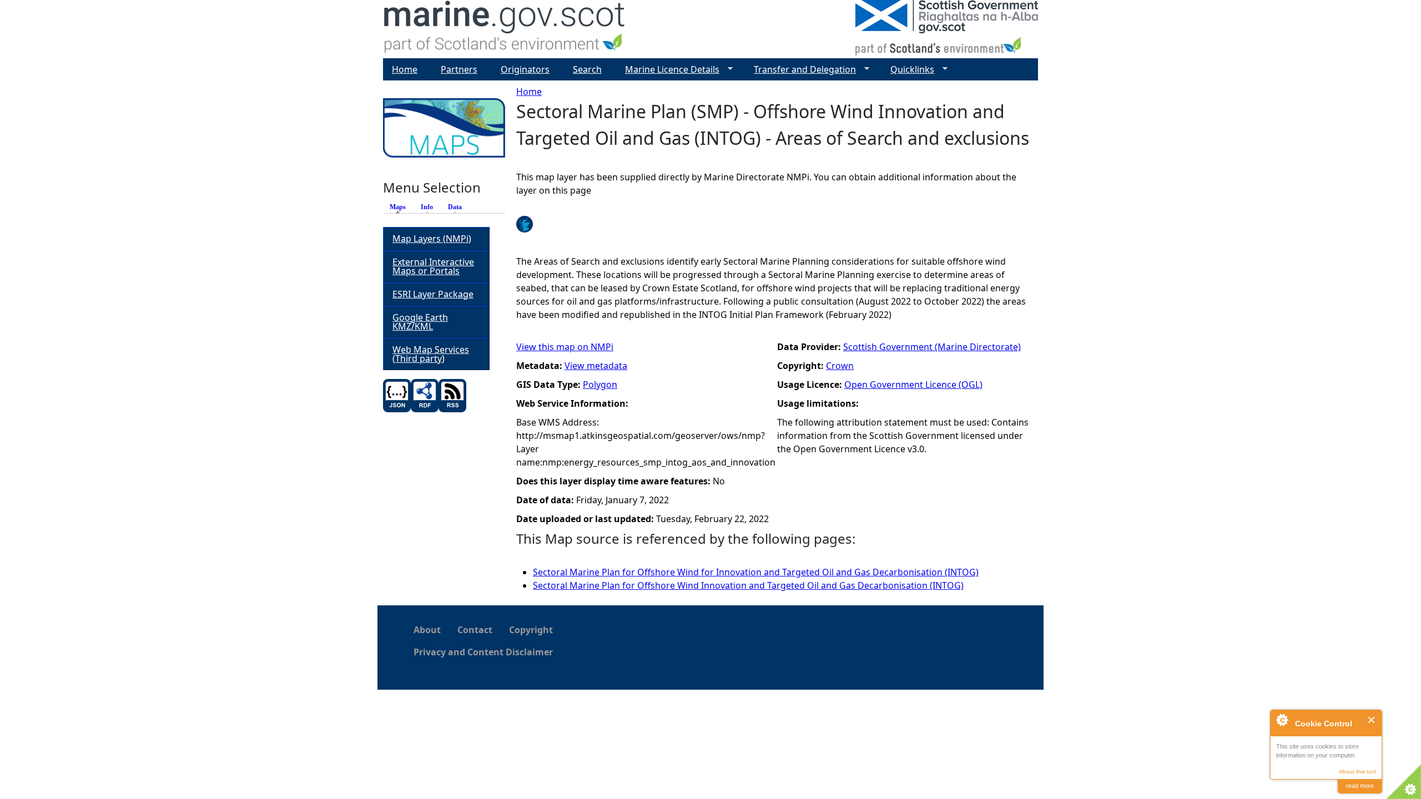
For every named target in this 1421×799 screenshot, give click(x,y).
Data (455, 207)
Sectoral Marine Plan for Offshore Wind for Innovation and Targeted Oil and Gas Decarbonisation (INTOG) (756, 572)
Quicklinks (907, 69)
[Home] (505, 29)
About (427, 630)
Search (587, 69)
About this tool (1357, 771)
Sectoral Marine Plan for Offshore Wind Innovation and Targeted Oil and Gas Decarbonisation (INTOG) (748, 585)
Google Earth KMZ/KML (420, 321)
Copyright (531, 630)
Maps (400, 207)
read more (1360, 785)
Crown (840, 366)
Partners (459, 69)
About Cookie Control (1282, 719)
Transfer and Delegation (800, 69)
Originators (525, 69)
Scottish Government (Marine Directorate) (932, 347)
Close (1371, 720)
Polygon (600, 384)
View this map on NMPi (564, 347)
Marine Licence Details (667, 69)
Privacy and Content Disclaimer (483, 652)
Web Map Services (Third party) (430, 354)
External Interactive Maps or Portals (433, 266)
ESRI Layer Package (432, 294)
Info (427, 207)
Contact (474, 630)
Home (529, 91)
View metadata (596, 366)
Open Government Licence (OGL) (913, 384)
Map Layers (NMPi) (431, 238)
